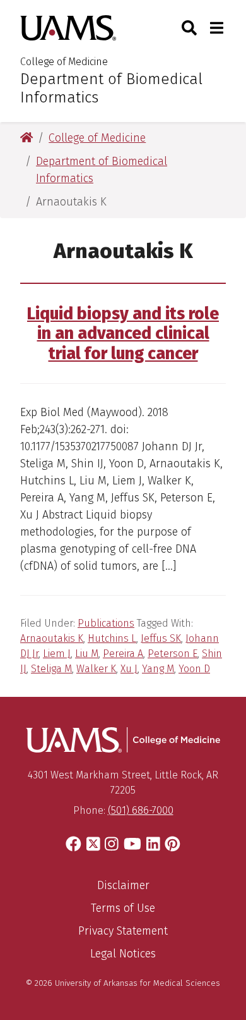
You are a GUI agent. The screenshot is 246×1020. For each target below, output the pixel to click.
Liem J (57, 654)
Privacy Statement (123, 931)
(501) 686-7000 (140, 810)
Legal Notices (123, 954)
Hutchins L (112, 638)
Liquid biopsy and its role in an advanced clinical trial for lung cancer (123, 334)
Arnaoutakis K (51, 638)
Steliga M (51, 669)
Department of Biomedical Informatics (111, 88)
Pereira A (123, 654)
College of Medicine (64, 62)
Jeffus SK (161, 638)
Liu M (86, 654)
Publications (106, 623)
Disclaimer (123, 885)
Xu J (129, 669)
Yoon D (194, 669)
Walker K (96, 669)
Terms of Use (123, 908)
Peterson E (172, 654)
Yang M (158, 669)
